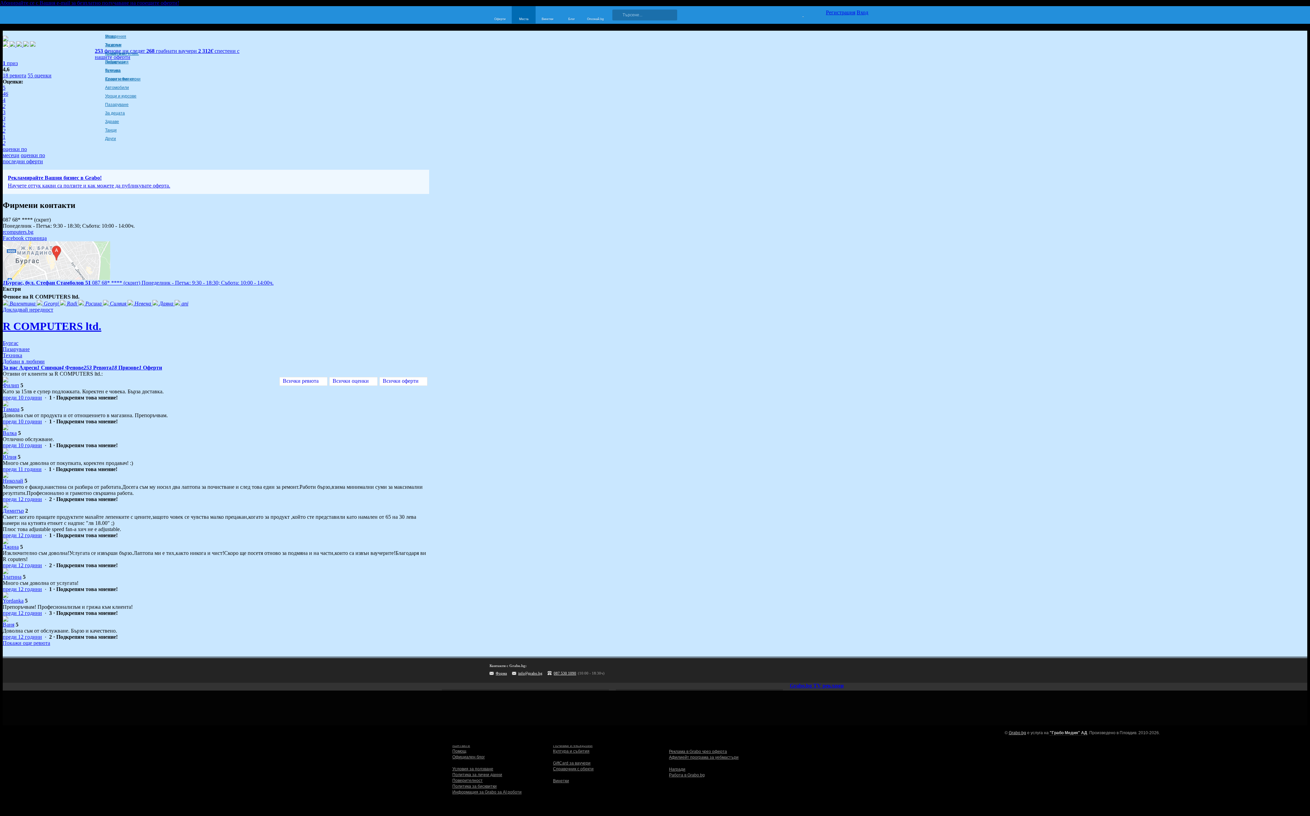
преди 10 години (22, 398)
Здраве (112, 121)
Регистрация (840, 12)
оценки (40, 75)
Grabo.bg (1017, 732)
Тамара (11, 409)
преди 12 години (22, 499)
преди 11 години (22, 469)
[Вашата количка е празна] (799, 14)
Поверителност (467, 780)
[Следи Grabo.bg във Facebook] (863, 670)
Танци (111, 130)
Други (110, 138)
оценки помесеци (15, 152)
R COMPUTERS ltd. (52, 326)
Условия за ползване (472, 769)
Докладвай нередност (28, 310)
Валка (10, 433)
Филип (11, 385)
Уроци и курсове (120, 96)
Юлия (9, 457)
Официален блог (468, 757)
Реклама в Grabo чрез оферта (698, 751)
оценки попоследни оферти (24, 158)
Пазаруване (117, 104)
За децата (115, 113)
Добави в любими (24, 361)
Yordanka (13, 601)
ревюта (14, 75)
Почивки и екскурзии (573, 745)
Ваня (8, 625)
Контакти (461, 745)
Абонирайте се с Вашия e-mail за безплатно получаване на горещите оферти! (89, 3)
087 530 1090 (565, 673)
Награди (677, 769)
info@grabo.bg (530, 673)
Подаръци (115, 62)
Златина (12, 577)
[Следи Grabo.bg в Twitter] (849, 670)
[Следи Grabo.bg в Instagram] (835, 670)
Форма (501, 673)
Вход (862, 12)
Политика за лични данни (477, 774)
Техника (112, 70)
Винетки (561, 781)
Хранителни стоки (123, 79)
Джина (11, 547)
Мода (110, 36)
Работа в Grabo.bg (687, 775)
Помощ (459, 751)
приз (10, 63)
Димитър (13, 511)
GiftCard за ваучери (572, 763)
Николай (13, 481)
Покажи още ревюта (26, 643)
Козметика (115, 53)
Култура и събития (571, 751)
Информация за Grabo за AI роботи (487, 792)
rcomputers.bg (18, 232)
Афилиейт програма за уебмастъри (704, 757)
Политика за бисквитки (474, 786)
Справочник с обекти (573, 769)
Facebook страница (25, 238)
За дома (113, 45)
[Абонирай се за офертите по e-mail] (821, 670)
